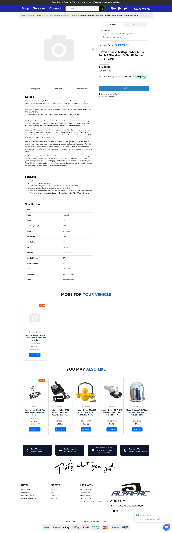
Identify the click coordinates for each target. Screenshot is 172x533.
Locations (54, 498)
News (53, 492)
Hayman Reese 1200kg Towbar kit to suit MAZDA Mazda (35, 338)
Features (58, 89)
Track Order (25, 492)
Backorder (86, 429)
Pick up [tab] (135, 25)
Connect (55, 8)
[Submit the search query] (102, 8)
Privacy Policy (85, 495)
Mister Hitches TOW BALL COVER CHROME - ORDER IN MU (137, 412)
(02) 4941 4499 (119, 501)
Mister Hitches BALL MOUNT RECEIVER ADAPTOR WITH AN (60, 412)
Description (35, 89)
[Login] (119, 8)
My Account (25, 489)
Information (86, 485)
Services (39, 8)
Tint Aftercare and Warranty (31, 498)
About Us (55, 485)
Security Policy (85, 498)
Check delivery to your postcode (113, 37)
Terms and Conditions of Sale (91, 501)
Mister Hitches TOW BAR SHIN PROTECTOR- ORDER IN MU (112, 412)
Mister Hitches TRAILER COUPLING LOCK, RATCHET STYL (86, 412)
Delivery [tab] (112, 25)
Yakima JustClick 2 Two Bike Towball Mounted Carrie (35, 412)
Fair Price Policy (86, 489)
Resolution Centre (27, 495)
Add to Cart (124, 88)
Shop (25, 8)
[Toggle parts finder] (126, 9)
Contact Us (55, 495)
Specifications (82, 89)
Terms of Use (85, 492)
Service (24, 485)
